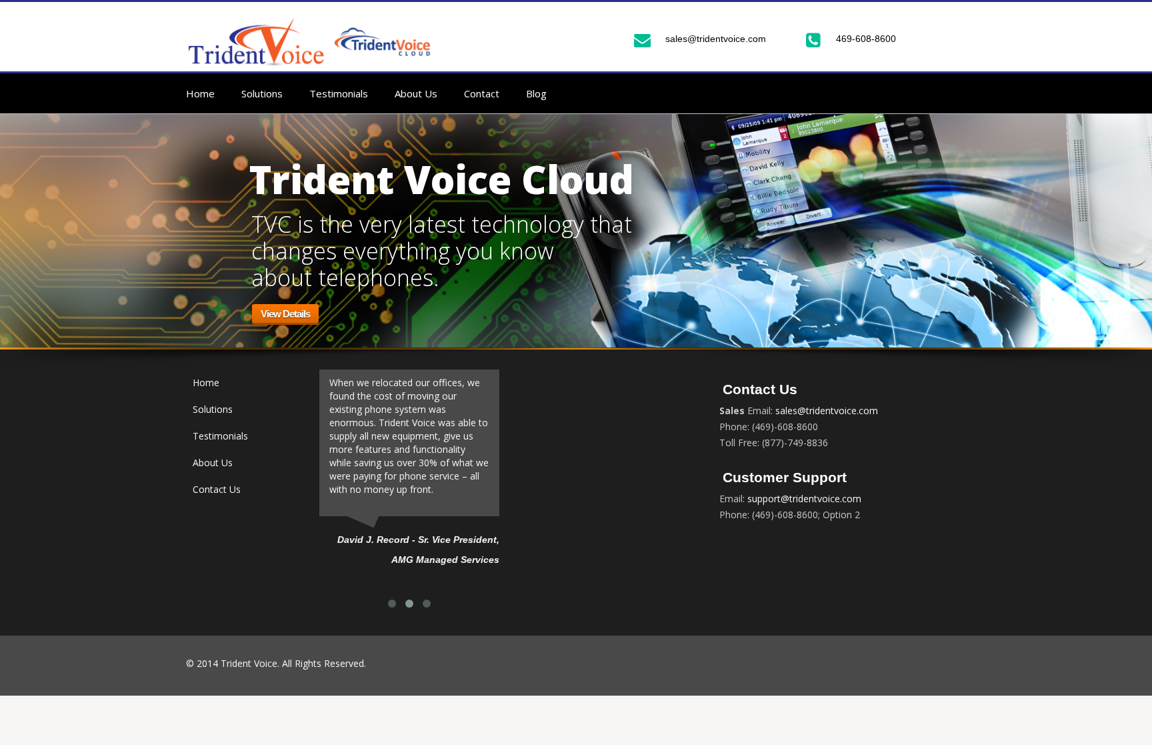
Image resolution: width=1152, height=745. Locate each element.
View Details (285, 313)
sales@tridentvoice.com (715, 38)
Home (200, 93)
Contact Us (217, 489)
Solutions (262, 93)
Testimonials (338, 93)
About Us (416, 93)
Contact (481, 93)
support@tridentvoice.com (803, 498)
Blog (536, 93)
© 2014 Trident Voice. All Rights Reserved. (276, 663)
